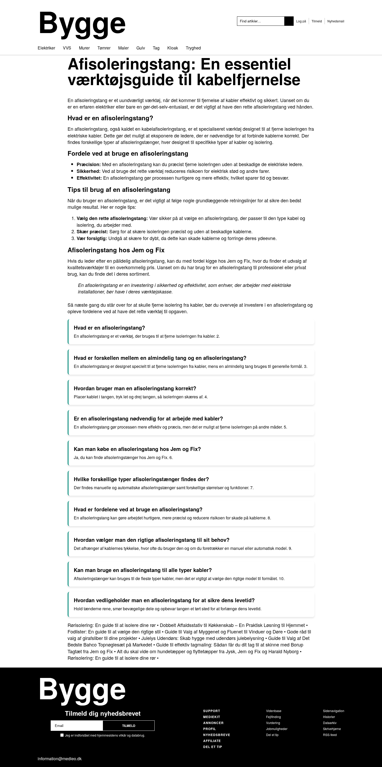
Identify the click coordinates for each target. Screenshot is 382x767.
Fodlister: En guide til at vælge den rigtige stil (114, 631)
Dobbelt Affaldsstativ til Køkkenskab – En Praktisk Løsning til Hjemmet (232, 624)
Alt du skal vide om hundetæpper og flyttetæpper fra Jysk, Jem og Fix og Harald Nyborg (208, 651)
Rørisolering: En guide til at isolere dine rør (112, 624)
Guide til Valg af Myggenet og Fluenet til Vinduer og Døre (224, 631)
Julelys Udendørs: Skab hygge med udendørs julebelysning (202, 637)
